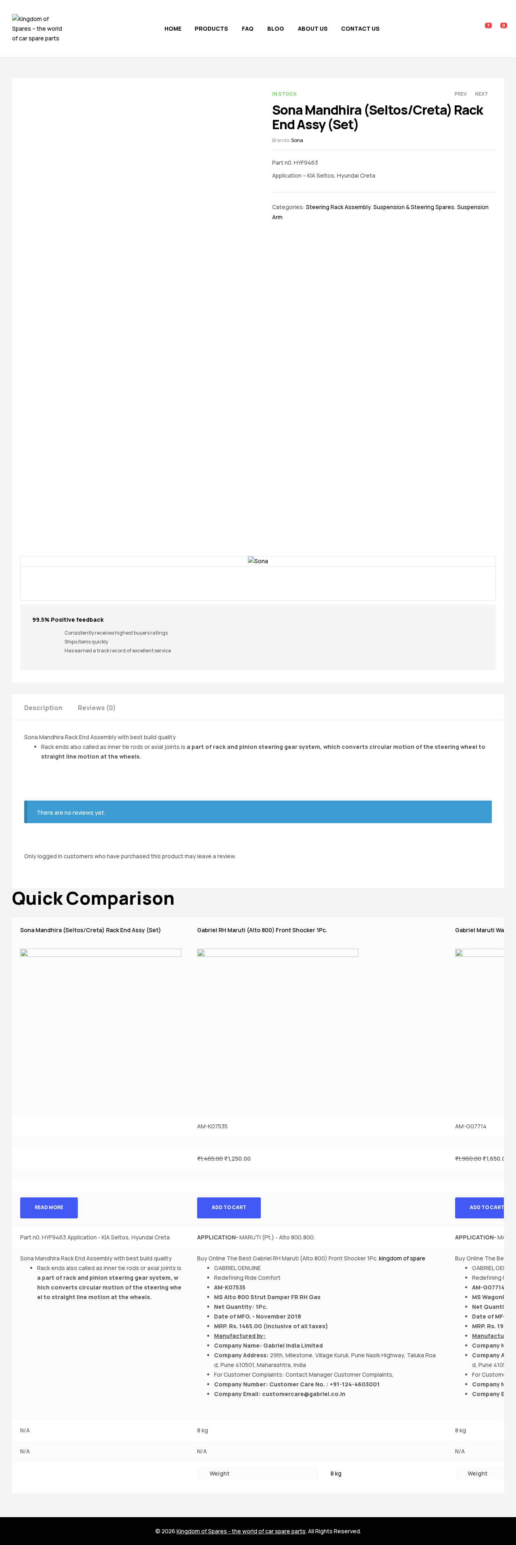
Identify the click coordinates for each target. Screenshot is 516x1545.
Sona (297, 140)
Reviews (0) (97, 707)
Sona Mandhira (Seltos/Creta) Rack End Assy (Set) (90, 930)
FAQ (248, 28)
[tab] (50, 707)
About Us (313, 28)
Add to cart (229, 1207)
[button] (258, 746)
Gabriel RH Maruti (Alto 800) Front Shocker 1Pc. (262, 930)
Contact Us (360, 28)
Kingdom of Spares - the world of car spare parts (241, 1531)
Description (43, 707)
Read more (49, 1207)
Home (172, 28)
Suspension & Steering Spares (413, 207)
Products (211, 28)
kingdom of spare (402, 1258)
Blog (275, 28)
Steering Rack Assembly (338, 207)
